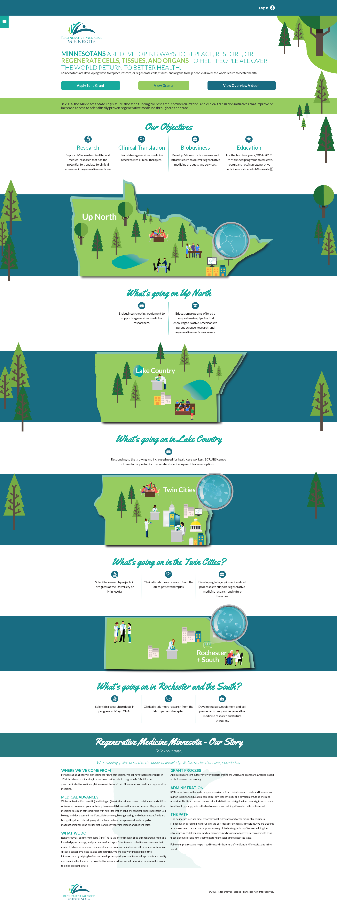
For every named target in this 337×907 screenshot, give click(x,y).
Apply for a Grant (90, 85)
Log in (263, 8)
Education (249, 147)
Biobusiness (195, 147)
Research (88, 147)
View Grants (164, 85)
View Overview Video (240, 85)
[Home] (81, 32)
